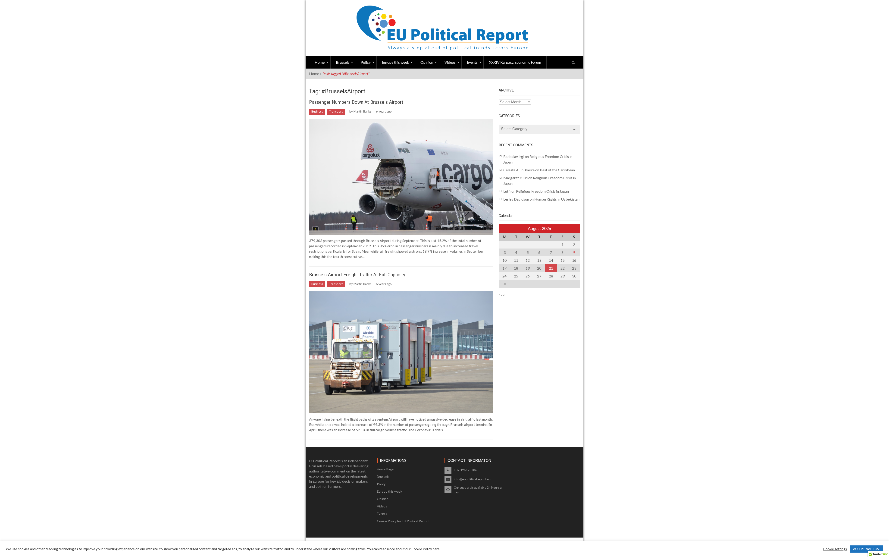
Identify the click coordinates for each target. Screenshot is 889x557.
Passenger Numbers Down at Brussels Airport (356, 102)
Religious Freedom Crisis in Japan (542, 191)
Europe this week (395, 62)
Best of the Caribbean (557, 170)
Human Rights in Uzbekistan (556, 199)
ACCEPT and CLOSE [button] (866, 549)
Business (317, 111)
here (436, 549)
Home (320, 62)
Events (472, 62)
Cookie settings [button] (835, 549)
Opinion (426, 62)
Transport (336, 111)
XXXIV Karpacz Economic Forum (515, 62)
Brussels (342, 62)
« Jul (502, 294)
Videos (450, 62)
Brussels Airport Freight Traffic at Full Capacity (357, 274)
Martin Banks (362, 111)
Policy (366, 62)
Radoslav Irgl (513, 156)
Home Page (385, 469)
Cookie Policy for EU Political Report (403, 521)
